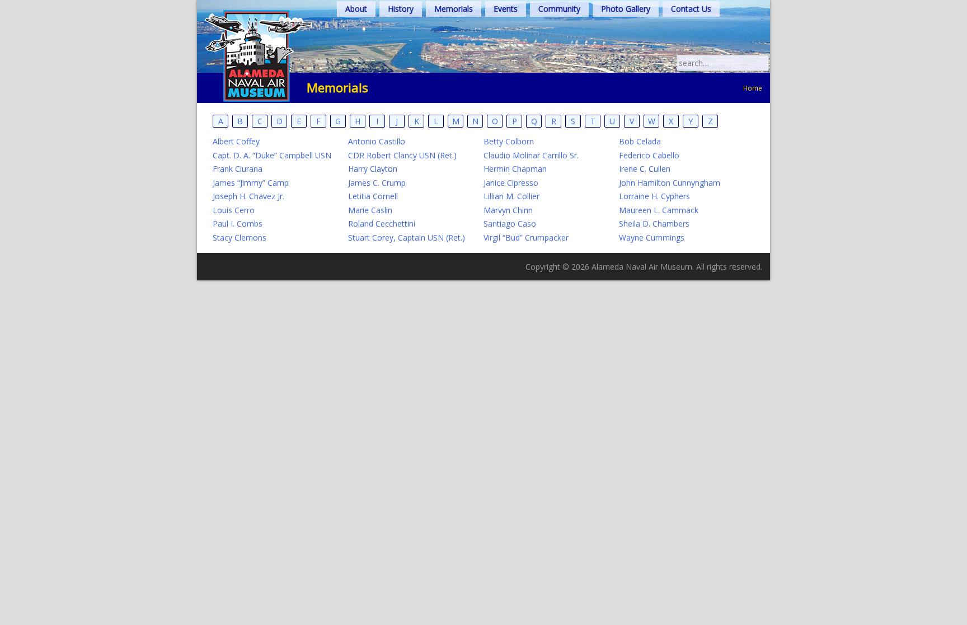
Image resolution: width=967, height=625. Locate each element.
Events (506, 8)
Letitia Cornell (373, 196)
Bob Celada (640, 141)
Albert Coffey (236, 141)
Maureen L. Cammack (658, 210)
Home (752, 87)
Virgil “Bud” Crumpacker (526, 237)
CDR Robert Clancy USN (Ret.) (402, 155)
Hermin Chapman (515, 168)
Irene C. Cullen (644, 168)
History (401, 8)
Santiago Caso (510, 223)
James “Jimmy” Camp (251, 182)
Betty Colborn (509, 141)
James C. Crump (377, 182)
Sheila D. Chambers (654, 223)
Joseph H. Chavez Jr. (248, 196)
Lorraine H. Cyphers (654, 196)
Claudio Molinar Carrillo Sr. (531, 155)
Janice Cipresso (511, 182)
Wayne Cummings (651, 237)
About (356, 8)
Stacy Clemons (239, 237)
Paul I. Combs (237, 223)
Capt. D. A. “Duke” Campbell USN (272, 155)
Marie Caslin (370, 210)
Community (559, 8)
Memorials (453, 8)
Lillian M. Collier (511, 196)
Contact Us (691, 8)
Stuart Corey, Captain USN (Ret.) (406, 237)
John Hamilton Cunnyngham (669, 182)
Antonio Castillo (376, 141)
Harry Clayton (372, 168)
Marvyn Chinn (508, 210)
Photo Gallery (625, 8)
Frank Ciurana (237, 168)
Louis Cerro (234, 210)
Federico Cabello (649, 155)
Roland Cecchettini (381, 223)
